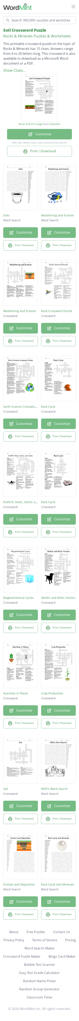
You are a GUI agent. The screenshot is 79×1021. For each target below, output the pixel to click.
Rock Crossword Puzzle (56, 311)
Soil (5, 789)
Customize (42, 134)
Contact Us (61, 932)
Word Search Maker (40, 948)
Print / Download (42, 151)
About (13, 932)
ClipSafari (54, 124)
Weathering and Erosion (57, 215)
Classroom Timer (40, 997)
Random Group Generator (39, 989)
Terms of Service (44, 940)
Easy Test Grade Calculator (39, 973)
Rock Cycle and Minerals (57, 884)
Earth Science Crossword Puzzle (24, 407)
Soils (6, 215)
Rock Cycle (48, 407)
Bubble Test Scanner (39, 964)
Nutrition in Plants (15, 693)
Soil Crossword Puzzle (24, 30)
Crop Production (52, 693)
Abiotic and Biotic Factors (58, 598)
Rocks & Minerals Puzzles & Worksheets (37, 36)
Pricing (70, 940)
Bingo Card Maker (62, 956)
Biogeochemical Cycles (18, 598)
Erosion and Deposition (19, 884)
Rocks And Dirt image (31, 124)
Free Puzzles (36, 932)
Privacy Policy (13, 940)
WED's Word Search (54, 789)
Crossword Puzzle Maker (22, 956)
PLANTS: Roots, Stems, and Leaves (26, 502)
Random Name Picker (39, 981)
